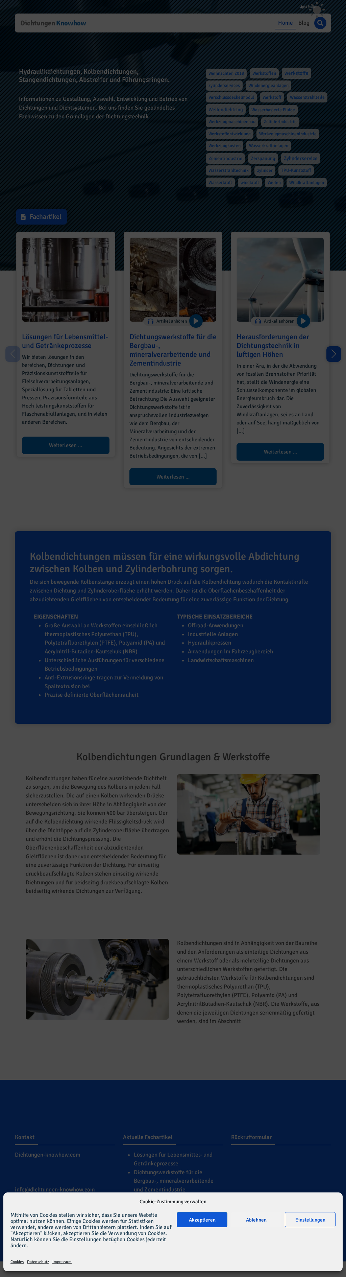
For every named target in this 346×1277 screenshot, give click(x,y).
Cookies (17, 1261)
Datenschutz (38, 1261)
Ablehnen (256, 1220)
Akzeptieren (202, 1220)
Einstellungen (310, 1220)
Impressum (62, 1261)
